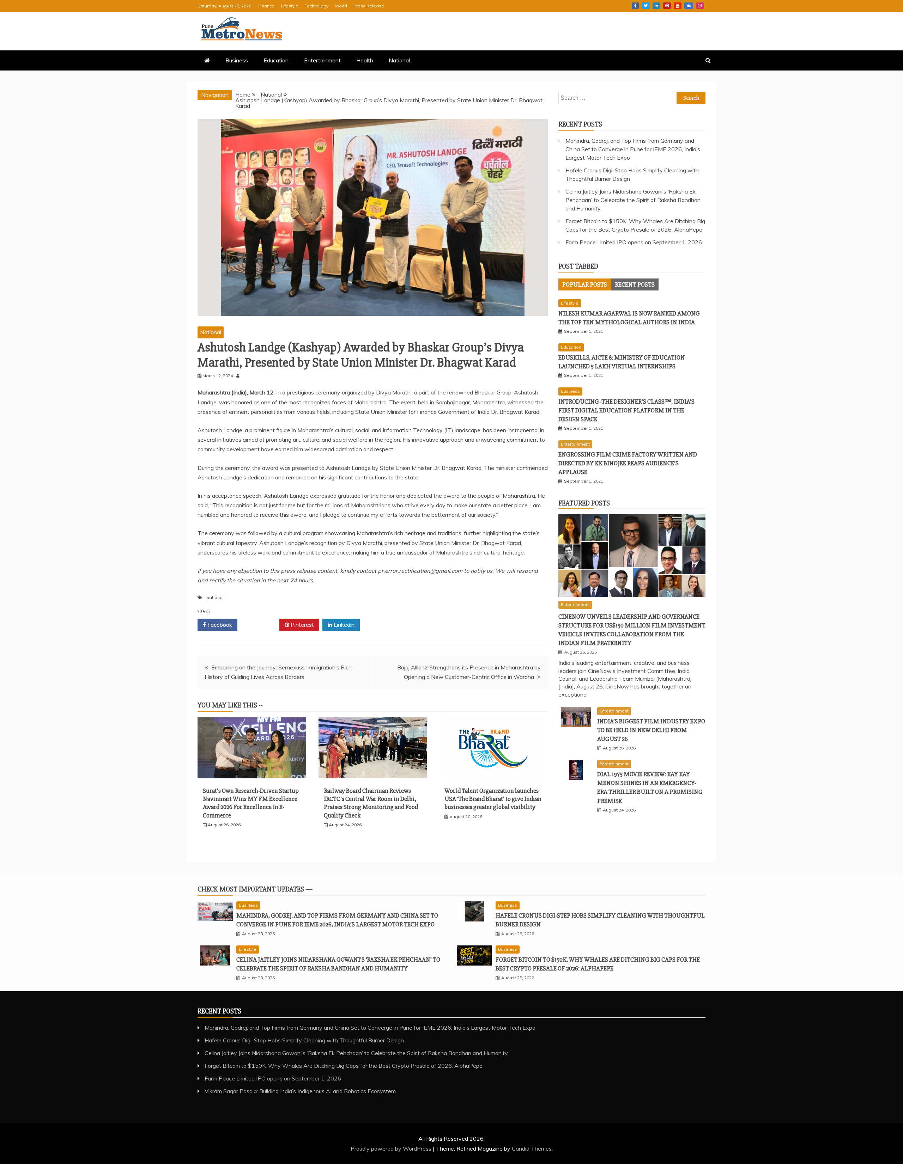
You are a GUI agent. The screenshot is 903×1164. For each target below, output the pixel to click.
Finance (266, 5)
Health (364, 60)
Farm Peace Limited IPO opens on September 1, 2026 (633, 242)
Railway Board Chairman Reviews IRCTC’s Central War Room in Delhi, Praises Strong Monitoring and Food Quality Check (371, 803)
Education (276, 60)
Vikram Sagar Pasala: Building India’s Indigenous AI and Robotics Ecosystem (300, 1091)
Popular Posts (584, 284)
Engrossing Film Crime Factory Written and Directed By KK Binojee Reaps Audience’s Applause (627, 463)
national (215, 597)
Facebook (635, 5)
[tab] (584, 284)
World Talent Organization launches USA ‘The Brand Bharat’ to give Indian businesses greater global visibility (492, 799)
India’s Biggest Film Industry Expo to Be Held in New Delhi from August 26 (651, 730)
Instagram (700, 5)
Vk (688, 5)
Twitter (646, 5)
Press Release (368, 5)
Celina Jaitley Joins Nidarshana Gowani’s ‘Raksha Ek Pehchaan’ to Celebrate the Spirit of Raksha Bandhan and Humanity (633, 200)
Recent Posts (635, 284)
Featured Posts (584, 503)
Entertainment (322, 60)
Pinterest (667, 5)
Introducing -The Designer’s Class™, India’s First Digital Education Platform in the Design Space (626, 410)
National (399, 60)
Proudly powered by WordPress (392, 1148)
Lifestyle (289, 5)
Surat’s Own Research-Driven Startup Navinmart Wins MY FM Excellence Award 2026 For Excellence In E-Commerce (251, 803)
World (341, 5)
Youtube (677, 5)
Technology (316, 5)
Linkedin (656, 5)
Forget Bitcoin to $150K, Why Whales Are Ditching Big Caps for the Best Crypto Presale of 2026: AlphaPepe (344, 1065)
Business (236, 60)
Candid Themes (532, 1148)
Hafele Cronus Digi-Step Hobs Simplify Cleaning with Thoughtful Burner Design (304, 1040)
